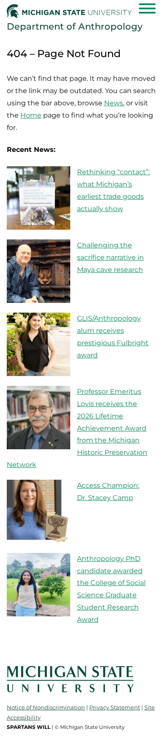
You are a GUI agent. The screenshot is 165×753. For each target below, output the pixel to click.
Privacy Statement (114, 707)
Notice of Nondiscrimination (46, 707)
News (113, 103)
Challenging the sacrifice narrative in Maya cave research (110, 257)
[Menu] (147, 8)
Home (30, 115)
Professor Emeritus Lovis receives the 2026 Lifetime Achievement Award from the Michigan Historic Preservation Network (77, 428)
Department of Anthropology (75, 26)
